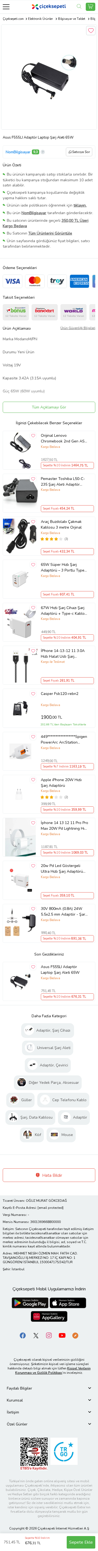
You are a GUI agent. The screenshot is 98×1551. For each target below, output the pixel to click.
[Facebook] (23, 1335)
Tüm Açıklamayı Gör (49, 407)
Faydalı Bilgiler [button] (19, 1388)
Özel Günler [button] (17, 1424)
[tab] (49, 1388)
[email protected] (50, 1208)
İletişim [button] (13, 1412)
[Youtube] (62, 1335)
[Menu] (6, 6)
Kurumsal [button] (15, 1400)
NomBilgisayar (18, 152)
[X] (36, 1335)
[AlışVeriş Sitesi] (90, 7)
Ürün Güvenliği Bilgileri (77, 328)
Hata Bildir (51, 1175)
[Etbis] (34, 1453)
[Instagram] (49, 1335)
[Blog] (75, 1335)
